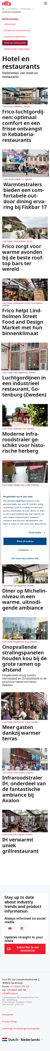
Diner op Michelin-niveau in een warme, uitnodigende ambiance (24, 599)
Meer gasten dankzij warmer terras (21, 732)
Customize (23, 550)
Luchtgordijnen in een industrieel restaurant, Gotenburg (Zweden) (24, 386)
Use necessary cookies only (25, 558)
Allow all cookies (25, 541)
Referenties (26, 9)
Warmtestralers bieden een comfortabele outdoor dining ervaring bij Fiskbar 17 (25, 196)
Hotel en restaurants (15, 42)
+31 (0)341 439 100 (19, 986)
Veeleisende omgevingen (17, 48)
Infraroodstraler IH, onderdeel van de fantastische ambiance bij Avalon (24, 789)
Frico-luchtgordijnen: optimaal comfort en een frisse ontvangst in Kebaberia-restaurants (23, 126)
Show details (35, 532)
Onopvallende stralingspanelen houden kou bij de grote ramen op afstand (24, 658)
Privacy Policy (9, 1021)
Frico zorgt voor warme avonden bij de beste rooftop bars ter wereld (23, 257)
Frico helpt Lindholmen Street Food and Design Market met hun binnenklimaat (22, 322)
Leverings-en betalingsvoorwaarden (21, 1028)
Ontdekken (13, 9)
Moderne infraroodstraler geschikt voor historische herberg (23, 442)
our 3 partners (18, 501)
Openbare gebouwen (15, 36)
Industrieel (10, 24)
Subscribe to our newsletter (28, 948)
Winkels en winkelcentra (17, 30)
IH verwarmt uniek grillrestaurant (20, 845)
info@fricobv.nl (10, 993)
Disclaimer (7, 1014)
